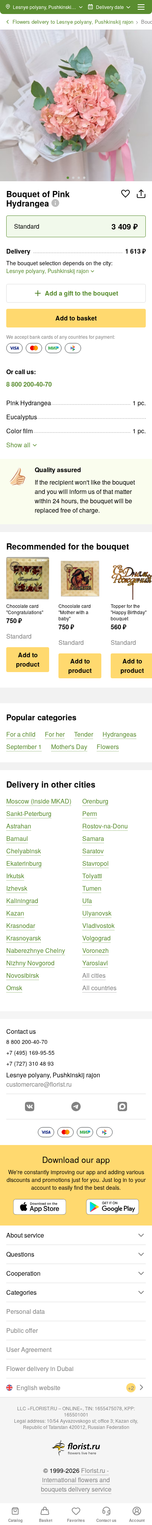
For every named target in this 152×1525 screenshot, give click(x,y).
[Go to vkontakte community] (29, 1106)
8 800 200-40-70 (29, 384)
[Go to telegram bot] (76, 1106)
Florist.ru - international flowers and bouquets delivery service (76, 1479)
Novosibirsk (22, 975)
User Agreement (28, 1349)
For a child (20, 734)
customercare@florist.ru (39, 1084)
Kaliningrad (22, 900)
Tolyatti (92, 875)
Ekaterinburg (24, 863)
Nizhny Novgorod (30, 962)
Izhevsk (16, 888)
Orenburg (95, 801)
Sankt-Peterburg (28, 813)
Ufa (87, 900)
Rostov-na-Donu (105, 825)
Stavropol (95, 863)
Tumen (91, 888)
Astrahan (18, 825)
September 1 (24, 746)
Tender (83, 734)
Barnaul (17, 838)
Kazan (15, 913)
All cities (94, 975)
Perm (89, 813)
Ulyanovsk (96, 913)
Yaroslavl (95, 962)
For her (55, 734)
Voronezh (95, 950)
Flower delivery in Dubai (40, 1368)
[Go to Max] (122, 1106)
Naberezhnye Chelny (35, 950)
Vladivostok (98, 925)
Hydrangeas (119, 734)
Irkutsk (15, 875)
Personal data (25, 1311)
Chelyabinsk (23, 850)
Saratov (93, 850)
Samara (93, 838)
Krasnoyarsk (23, 937)
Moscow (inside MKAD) (38, 801)
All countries (99, 987)
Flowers (108, 746)
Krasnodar (20, 925)
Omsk (14, 987)
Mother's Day (69, 746)
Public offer (22, 1330)
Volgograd (96, 937)
